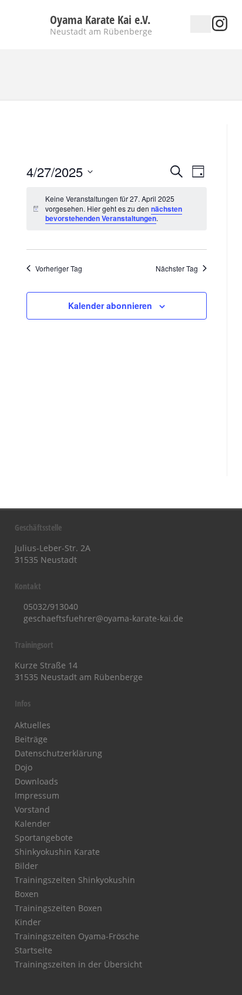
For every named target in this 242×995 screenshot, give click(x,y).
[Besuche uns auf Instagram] (219, 27)
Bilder (26, 865)
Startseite (33, 950)
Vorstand (32, 809)
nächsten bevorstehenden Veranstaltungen (113, 213)
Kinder (28, 922)
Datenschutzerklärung (58, 753)
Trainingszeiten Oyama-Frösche (77, 936)
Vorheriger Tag (58, 268)
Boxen (27, 893)
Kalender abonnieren (110, 305)
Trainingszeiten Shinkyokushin (75, 879)
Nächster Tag (177, 268)
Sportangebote (44, 837)
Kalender (33, 823)
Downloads (36, 781)
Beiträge (31, 739)
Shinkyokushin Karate (57, 851)
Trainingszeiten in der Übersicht (78, 964)
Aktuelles (33, 725)
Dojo (23, 767)
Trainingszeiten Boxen (58, 908)
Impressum (37, 795)
